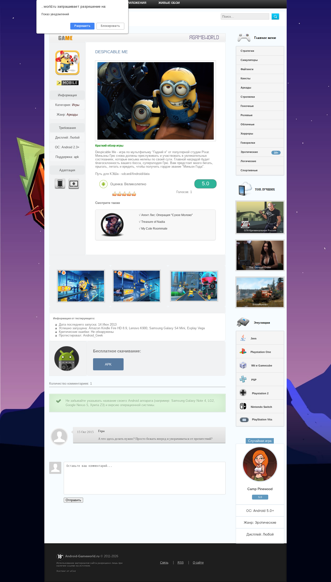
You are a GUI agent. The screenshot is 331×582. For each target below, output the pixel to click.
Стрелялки (248, 96)
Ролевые (246, 115)
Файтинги (247, 69)
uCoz (73, 571)
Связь (164, 562)
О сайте (198, 562)
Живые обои (169, 3)
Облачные (247, 124)
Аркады (246, 87)
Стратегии (247, 50)
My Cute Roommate (154, 228)
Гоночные (247, 105)
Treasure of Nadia (153, 222)
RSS (181, 562)
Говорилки (248, 142)
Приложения (135, 3)
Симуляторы (249, 60)
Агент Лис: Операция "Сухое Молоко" (167, 215)
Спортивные (249, 170)
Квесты (245, 78)
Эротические (259, 152)
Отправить (73, 500)
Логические (248, 161)
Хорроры (247, 133)
